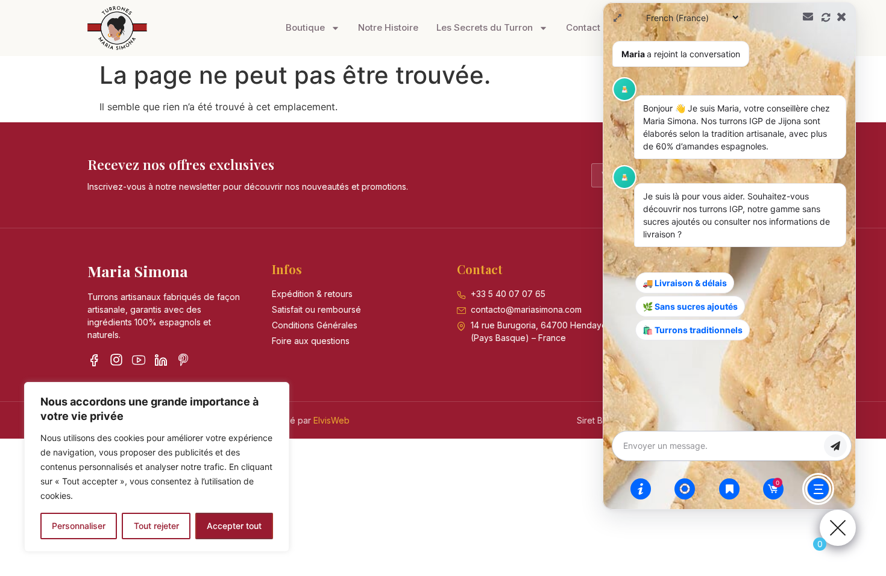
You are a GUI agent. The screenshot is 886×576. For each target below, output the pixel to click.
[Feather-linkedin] (161, 359)
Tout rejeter (156, 526)
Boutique (305, 27)
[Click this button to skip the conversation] (818, 488)
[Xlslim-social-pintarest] (183, 359)
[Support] (684, 488)
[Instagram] (116, 359)
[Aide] (640, 488)
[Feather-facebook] (94, 359)
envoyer (835, 445)
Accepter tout (234, 526)
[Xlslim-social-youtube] (138, 359)
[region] (156, 467)
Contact (583, 27)
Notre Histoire (388, 27)
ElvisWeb (331, 420)
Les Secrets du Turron (484, 27)
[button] (729, 256)
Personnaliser (78, 526)
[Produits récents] (729, 488)
